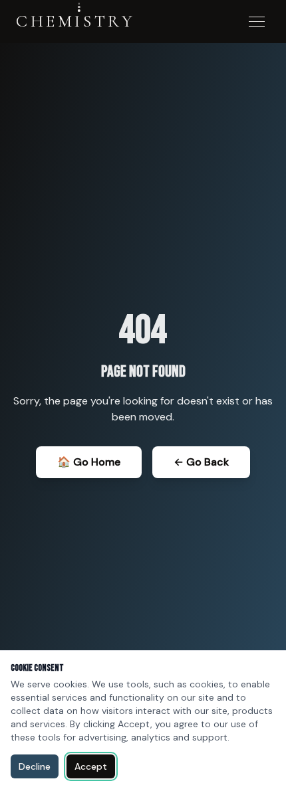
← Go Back (201, 462)
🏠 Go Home (88, 462)
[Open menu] (256, 21)
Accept (90, 766)
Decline (35, 766)
